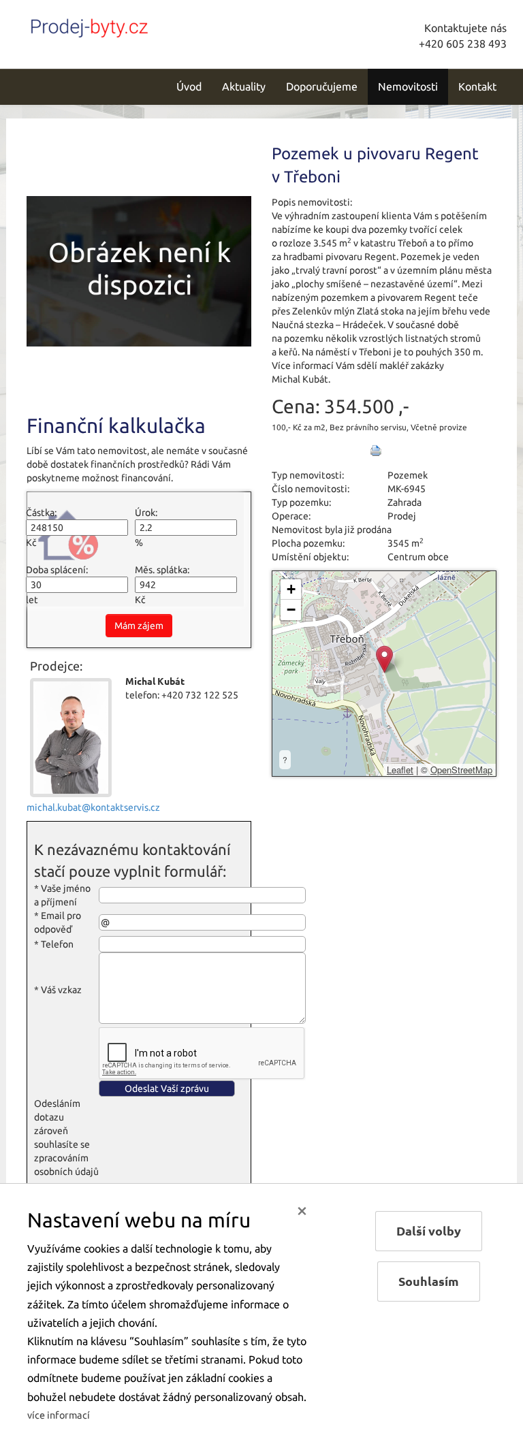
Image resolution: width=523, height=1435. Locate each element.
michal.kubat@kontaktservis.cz (93, 807)
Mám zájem (138, 625)
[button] (384, 659)
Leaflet (400, 769)
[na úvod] (118, 25)
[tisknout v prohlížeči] (376, 450)
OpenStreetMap (461, 769)
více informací (58, 1415)
